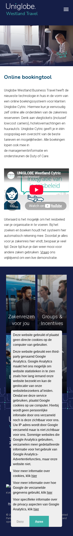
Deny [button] (20, 521)
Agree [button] (39, 521)
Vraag (44, 252)
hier (34, 476)
